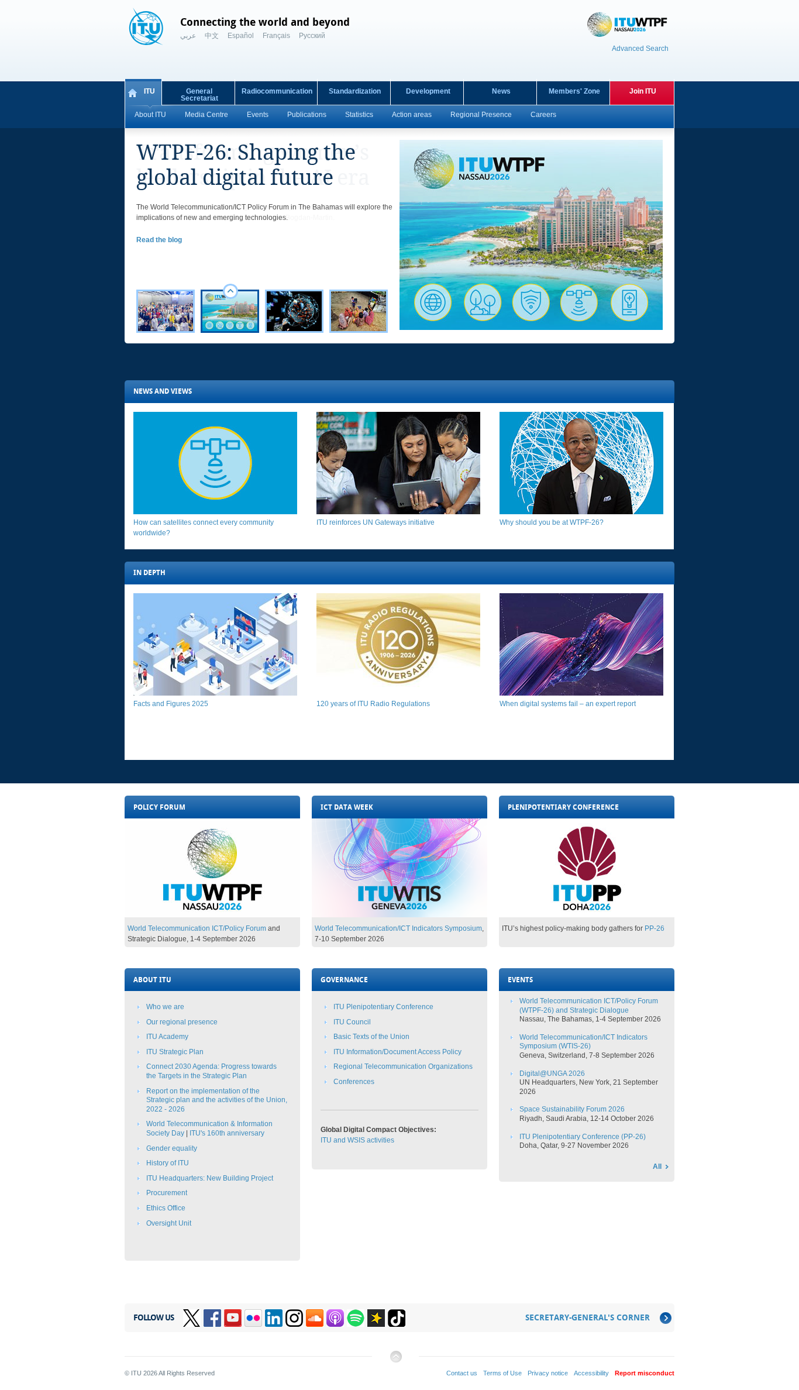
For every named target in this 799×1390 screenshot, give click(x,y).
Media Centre (206, 115)
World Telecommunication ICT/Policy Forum (197, 928)
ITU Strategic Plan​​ (175, 1052)
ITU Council (352, 1022)
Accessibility (591, 1373)
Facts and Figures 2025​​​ (170, 704)
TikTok (396, 1318)
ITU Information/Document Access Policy (397, 1052)
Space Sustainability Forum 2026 (572, 1109)
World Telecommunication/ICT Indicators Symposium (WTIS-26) (583, 1042)
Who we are (165, 1007)
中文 (212, 36)
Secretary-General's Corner (587, 1317)
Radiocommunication (277, 91)
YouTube (233, 1318)
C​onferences (353, 1082)
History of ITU (167, 1163)
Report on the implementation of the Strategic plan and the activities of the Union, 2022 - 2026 (216, 1100)
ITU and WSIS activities (357, 1140)
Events (257, 115)
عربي (188, 36)
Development (428, 91)
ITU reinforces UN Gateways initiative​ (375, 522)
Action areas (412, 115)
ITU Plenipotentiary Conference (383, 1007)
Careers (543, 115)
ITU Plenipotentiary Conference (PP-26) (582, 1137)
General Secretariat (199, 94)
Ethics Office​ (165, 1208)
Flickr (253, 1318)
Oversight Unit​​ (168, 1223)
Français (276, 36)
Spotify (355, 1318)
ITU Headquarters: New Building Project (209, 1178)
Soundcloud (314, 1318)
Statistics (359, 115)
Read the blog (159, 240)
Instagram (294, 1318)
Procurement (166, 1193)
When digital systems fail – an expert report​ (568, 704)
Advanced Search (640, 48)
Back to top (395, 1361)
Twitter (192, 1318)
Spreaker (376, 1318)
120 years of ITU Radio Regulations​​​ (373, 704)
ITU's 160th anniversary (227, 1133)
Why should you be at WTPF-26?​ (552, 522)
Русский (312, 36)
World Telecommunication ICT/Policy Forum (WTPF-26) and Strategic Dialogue (588, 1005)
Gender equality (171, 1148)
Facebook (212, 1318)
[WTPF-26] (212, 915)
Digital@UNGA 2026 (552, 1073)
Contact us (461, 1373)
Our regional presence (182, 1022)
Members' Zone (574, 91)
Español (241, 36)
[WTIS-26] (399, 915)
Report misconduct (644, 1373)
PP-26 (654, 928)
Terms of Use (502, 1373)
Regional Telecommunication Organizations (403, 1066)
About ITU (150, 115)
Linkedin (274, 1318)
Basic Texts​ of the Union (371, 1037)
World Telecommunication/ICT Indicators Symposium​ (398, 928)
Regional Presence (481, 115)
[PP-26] (586, 915)
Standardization (355, 91)
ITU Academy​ (167, 1037)
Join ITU (642, 91)
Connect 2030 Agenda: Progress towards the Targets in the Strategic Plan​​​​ (211, 1071)
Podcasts (335, 1318)
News (501, 91)
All (657, 1166)
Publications (306, 115)
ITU (149, 91)
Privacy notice (548, 1373)
